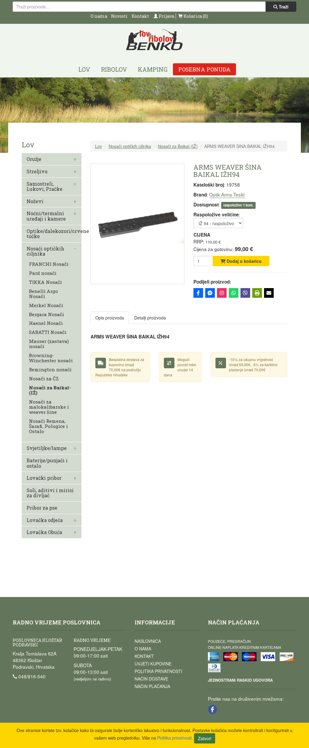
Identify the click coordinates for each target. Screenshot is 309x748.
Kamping (152, 69)
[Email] (269, 293)
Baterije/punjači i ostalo (47, 463)
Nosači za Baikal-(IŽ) (50, 390)
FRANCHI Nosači (48, 264)
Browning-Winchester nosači (51, 358)
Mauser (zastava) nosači (49, 344)
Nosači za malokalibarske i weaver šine (49, 407)
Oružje (34, 159)
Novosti (119, 16)
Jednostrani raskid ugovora (240, 680)
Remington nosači (50, 369)
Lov (84, 69)
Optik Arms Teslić (227, 194)
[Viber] (245, 293)
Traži (283, 7)
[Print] (257, 293)
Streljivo (37, 171)
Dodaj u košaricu (243, 261)
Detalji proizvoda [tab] (150, 318)
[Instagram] (222, 293)
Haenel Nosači (46, 323)
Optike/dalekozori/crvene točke (58, 233)
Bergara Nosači (46, 314)
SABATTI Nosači (47, 332)
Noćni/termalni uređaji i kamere (46, 216)
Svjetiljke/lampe (47, 448)
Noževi (35, 201)
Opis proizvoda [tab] (109, 318)
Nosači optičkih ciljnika (45, 251)
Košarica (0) (195, 16)
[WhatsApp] (233, 293)
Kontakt (140, 16)
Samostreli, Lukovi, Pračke (44, 186)
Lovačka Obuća (44, 532)
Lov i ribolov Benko (154, 40)
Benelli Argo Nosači (43, 294)
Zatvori (204, 738)
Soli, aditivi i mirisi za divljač (50, 493)
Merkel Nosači (46, 305)
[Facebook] (198, 293)
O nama (99, 16)
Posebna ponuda (204, 69)
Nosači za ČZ (44, 378)
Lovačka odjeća (45, 520)
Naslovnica (148, 641)
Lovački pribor (44, 478)
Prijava (166, 16)
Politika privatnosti (158, 671)
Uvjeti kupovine (153, 664)
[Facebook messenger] (210, 293)
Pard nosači (42, 273)
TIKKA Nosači (45, 282)
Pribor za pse (42, 508)
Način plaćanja (152, 686)
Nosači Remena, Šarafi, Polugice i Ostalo (48, 426)
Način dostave (151, 679)
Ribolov (114, 69)
